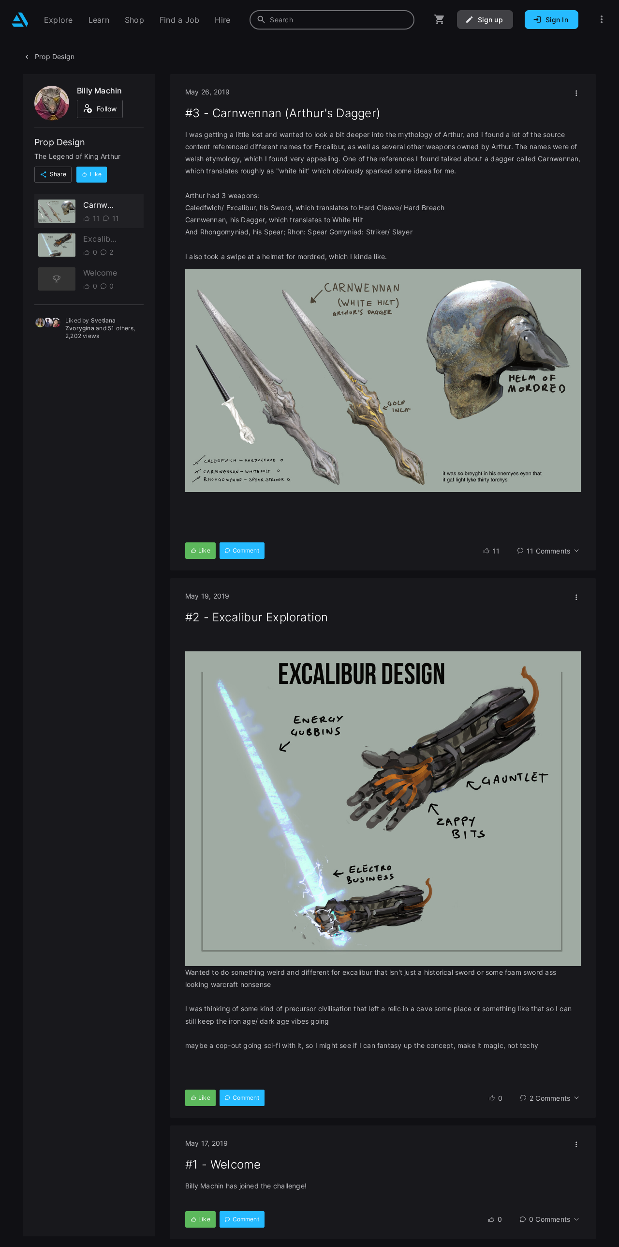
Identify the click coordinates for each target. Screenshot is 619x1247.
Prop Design (54, 56)
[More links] (601, 20)
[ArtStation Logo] (20, 19)
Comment (246, 550)
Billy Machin (99, 90)
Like (96, 174)
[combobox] (332, 20)
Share (58, 174)
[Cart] (439, 20)
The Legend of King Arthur (77, 157)
